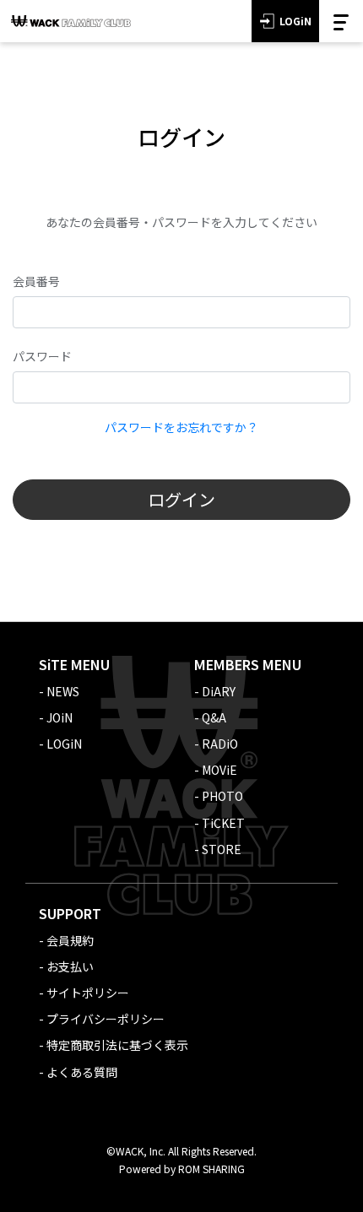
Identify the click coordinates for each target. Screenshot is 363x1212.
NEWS (62, 691)
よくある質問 (81, 1071)
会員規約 (70, 940)
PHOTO (222, 795)
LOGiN (295, 21)
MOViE (219, 769)
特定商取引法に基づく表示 (117, 1044)
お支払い (70, 966)
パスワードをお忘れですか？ (181, 427)
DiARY (219, 691)
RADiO (220, 743)
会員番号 (36, 281)
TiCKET (223, 822)
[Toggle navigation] (341, 21)
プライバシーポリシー (105, 1018)
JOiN (59, 717)
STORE (221, 849)
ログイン (181, 499)
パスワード (42, 356)
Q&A (214, 717)
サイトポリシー (87, 992)
